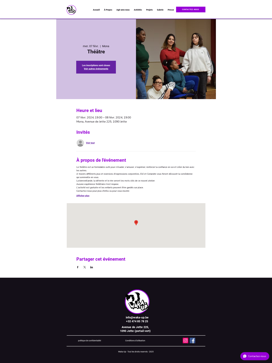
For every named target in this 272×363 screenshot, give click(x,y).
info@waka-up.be (137, 317)
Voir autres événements (96, 68)
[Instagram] (185, 340)
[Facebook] (192, 340)
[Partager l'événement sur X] (84, 267)
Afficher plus (82, 195)
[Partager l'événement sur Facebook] (77, 267)
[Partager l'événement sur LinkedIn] (91, 267)
